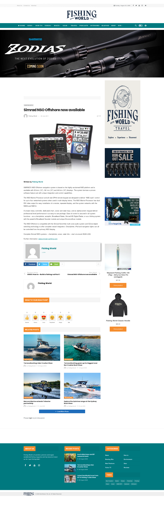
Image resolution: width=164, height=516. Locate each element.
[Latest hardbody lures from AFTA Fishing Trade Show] (70, 481)
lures (113, 486)
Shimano (134, 486)
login (30, 420)
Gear (125, 465)
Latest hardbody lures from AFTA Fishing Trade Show (87, 478)
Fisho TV (108, 469)
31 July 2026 (41, 408)
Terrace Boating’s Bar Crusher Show (38, 365)
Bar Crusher (109, 483)
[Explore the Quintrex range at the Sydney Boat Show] (82, 388)
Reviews (126, 469)
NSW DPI (119, 486)
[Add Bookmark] (98, 266)
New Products (109, 465)
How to (126, 457)
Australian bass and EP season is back (86, 457)
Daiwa (123, 483)
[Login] (145, 25)
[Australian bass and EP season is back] (70, 459)
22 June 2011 (45, 118)
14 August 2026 (82, 370)
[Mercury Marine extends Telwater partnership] (42, 388)
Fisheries (129, 483)
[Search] (135, 25)
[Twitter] (136, 5)
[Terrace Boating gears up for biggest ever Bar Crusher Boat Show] (82, 349)
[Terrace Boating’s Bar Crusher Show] (42, 349)
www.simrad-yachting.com (48, 241)
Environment (128, 461)
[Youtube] (139, 5)
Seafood (127, 486)
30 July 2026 (81, 408)
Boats (117, 483)
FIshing (137, 483)
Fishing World (33, 118)
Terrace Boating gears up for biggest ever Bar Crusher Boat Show (80, 366)
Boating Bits (28, 107)
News (107, 457)
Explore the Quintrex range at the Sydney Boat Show (80, 404)
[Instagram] (142, 5)
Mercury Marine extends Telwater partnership (37, 404)
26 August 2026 (42, 368)
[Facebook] (133, 5)
